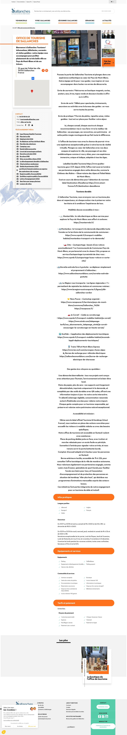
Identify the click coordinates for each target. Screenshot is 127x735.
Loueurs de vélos (26, 184)
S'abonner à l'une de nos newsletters (103, 726)
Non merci (8, 726)
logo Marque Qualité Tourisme (30, 134)
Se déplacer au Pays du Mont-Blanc (32, 141)
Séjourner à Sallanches (67, 21)
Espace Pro (29, 1)
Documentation (21, 1)
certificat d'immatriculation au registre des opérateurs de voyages (33, 170)
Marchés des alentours (28, 144)
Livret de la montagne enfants (31, 151)
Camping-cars (25, 146)
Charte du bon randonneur (29, 164)
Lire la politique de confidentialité (11, 720)
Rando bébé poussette (28, 149)
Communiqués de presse (44, 719)
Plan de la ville (25, 136)
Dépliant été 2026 (26, 139)
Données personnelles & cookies (75, 711)
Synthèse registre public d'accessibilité (34, 176)
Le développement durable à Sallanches (34, 161)
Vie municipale (21, 21)
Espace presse (37, 1)
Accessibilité (40, 707)
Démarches (89, 21)
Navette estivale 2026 (28, 154)
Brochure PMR (25, 156)
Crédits (68, 707)
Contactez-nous (103, 707)
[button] (4, 732)
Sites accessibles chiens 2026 (30, 159)
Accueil (14, 27)
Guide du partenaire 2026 (29, 166)
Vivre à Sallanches (42, 21)
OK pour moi (32, 726)
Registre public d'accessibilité (30, 174)
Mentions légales (71, 709)
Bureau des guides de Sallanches (75, 719)
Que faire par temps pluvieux (30, 181)
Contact (13, 1)
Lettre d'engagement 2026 (30, 179)
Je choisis (20, 726)
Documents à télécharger (44, 709)
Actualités (106, 21)
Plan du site (40, 705)
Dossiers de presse (42, 716)
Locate (33, 78)
